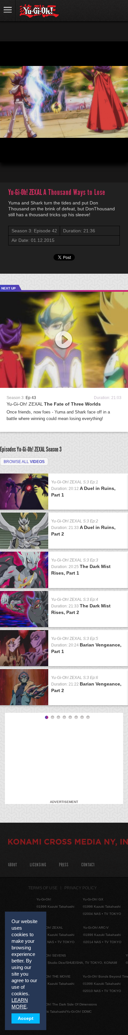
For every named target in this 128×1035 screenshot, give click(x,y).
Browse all (24, 461)
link (8, 10)
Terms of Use (42, 888)
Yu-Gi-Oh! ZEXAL (54, 404)
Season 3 (54, 449)
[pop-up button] (107, 152)
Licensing (38, 865)
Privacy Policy (80, 888)
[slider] (64, 141)
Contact (88, 865)
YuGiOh (39, 11)
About (12, 865)
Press (64, 865)
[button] (10, 152)
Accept (25, 1018)
